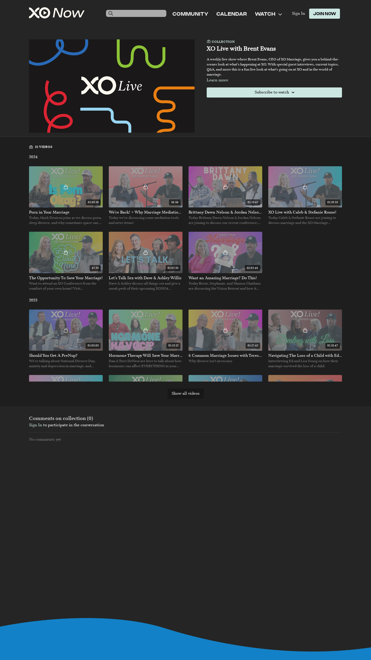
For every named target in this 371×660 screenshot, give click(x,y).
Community (190, 14)
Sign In (298, 14)
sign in (35, 425)
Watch (265, 14)
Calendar (231, 14)
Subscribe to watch (272, 92)
